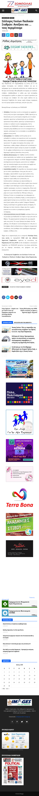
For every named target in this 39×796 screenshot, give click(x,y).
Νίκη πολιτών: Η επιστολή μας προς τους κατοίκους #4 (16, 644)
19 (24, 679)
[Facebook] (12, 722)
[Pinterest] (17, 722)
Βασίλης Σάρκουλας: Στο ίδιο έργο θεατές (13, 630)
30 (9, 686)
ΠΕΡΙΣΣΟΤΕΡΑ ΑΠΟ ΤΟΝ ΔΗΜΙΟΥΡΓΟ (22, 322)
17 (14, 679)
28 (34, 682)
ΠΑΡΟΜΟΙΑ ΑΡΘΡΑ (7, 322)
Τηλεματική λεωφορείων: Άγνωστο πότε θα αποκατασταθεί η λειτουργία (18, 636)
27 (29, 682)
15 (4, 679)
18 (19, 679)
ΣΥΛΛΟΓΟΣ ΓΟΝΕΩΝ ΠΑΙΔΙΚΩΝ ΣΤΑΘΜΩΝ (20, 286)
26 (24, 682)
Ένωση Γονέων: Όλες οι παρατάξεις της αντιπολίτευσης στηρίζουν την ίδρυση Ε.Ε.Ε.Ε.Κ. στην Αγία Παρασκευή (24, 329)
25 (19, 682)
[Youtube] (27, 722)
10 (14, 675)
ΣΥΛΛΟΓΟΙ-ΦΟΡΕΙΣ (12, 15)
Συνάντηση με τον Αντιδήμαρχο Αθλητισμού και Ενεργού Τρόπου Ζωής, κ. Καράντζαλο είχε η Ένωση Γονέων (24, 349)
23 (9, 682)
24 (14, 682)
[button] (36, 10)
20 (29, 679)
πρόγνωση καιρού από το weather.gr (15, 749)
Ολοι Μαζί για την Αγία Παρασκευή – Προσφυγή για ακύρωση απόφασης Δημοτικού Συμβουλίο (18, 650)
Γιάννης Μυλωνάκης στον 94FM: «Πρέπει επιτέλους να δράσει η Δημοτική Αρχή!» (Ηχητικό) (28, 310)
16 (9, 679)
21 (34, 679)
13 (29, 675)
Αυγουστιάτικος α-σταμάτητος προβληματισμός (15, 624)
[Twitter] (22, 722)
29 (4, 686)
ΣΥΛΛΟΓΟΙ (21, 15)
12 (24, 675)
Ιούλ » (7, 688)
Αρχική (3, 15)
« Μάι (3, 688)
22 (4, 682)
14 (34, 675)
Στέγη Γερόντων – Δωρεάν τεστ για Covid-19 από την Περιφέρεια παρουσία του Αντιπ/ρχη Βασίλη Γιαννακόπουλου (10, 312)
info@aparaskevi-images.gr (23, 716)
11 (19, 675)
